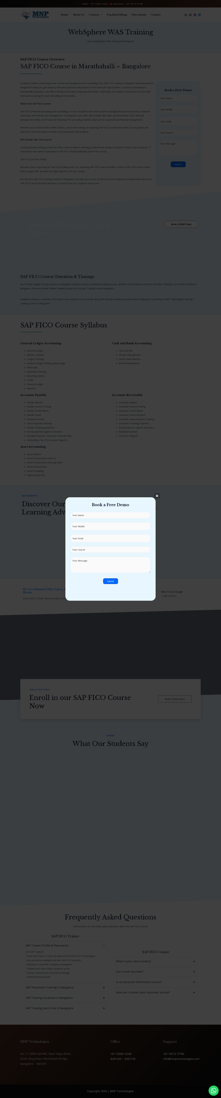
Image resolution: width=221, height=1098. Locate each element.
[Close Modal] (157, 496)
